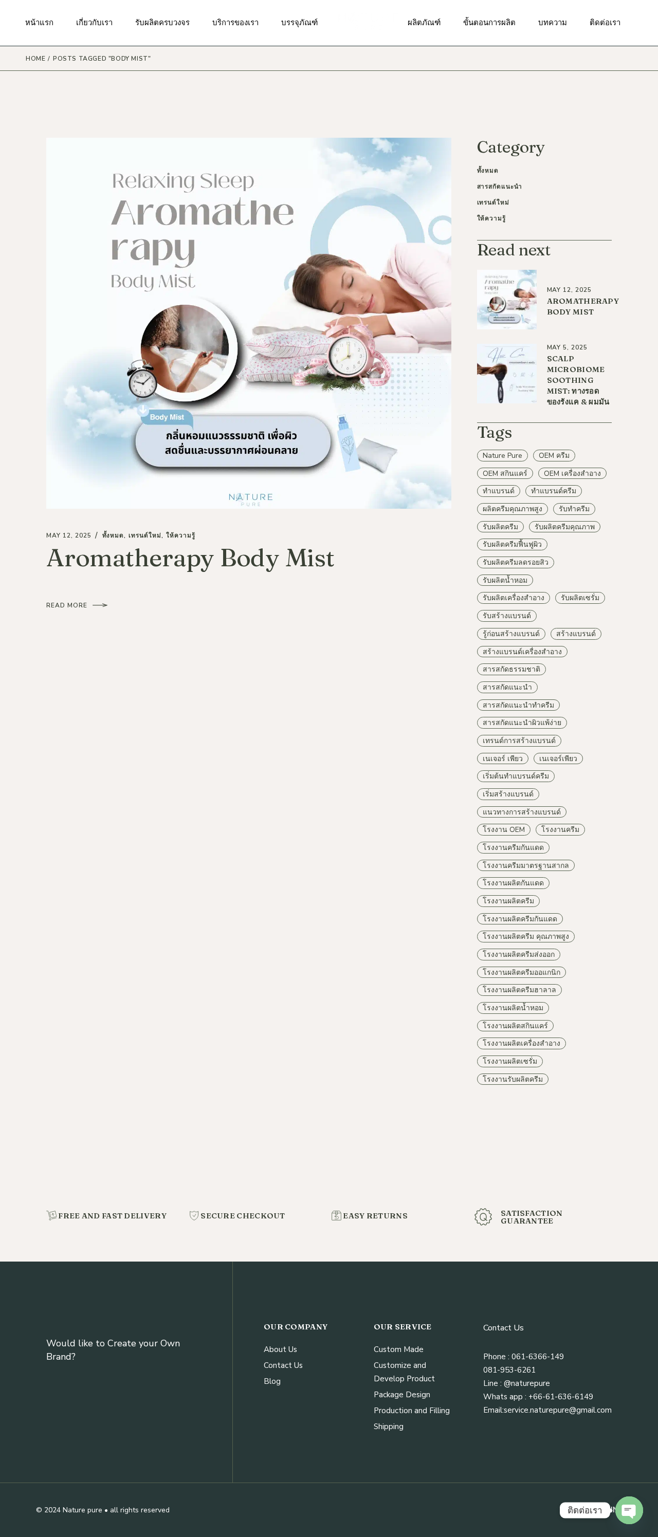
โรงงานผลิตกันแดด (513, 883)
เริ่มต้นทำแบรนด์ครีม (516, 776)
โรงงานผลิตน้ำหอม (513, 1008)
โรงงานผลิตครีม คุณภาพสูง (526, 936)
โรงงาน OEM (504, 830)
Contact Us (283, 1365)
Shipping (389, 1426)
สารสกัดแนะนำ (500, 186)
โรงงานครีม (560, 830)
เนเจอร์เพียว (558, 759)
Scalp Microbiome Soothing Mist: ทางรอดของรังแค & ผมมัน (578, 380)
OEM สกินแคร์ (505, 473)
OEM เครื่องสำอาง (572, 473)
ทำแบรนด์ (499, 491)
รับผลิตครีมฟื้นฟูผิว (512, 544)
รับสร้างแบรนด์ (507, 616)
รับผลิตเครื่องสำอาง (513, 598)
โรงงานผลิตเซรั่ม (510, 1061)
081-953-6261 (509, 1370)
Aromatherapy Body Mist (190, 557)
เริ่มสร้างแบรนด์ (508, 794)
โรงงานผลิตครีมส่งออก (519, 954)
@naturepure (526, 1383)
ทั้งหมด (113, 535)
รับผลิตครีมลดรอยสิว (516, 562)
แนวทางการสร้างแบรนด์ (522, 812)
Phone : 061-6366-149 (523, 1356)
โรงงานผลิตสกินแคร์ (515, 1026)
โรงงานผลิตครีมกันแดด (520, 919)
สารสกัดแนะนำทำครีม (518, 705)
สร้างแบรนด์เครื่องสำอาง (522, 652)
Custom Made (399, 1349)
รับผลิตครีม (500, 527)
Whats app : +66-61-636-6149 (538, 1397)
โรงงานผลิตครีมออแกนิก (521, 972)
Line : (492, 1383)
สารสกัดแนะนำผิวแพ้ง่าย (522, 723)
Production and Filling (412, 1410)
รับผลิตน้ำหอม (505, 580)
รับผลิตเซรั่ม (580, 598)
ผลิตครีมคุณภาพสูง (512, 509)
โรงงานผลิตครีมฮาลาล (519, 990)
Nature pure (82, 1510)
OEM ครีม (554, 455)
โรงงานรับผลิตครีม (513, 1079)
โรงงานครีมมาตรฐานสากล (526, 866)
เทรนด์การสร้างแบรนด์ (519, 741)
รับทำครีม (574, 509)
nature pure (502, 455)
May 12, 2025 (69, 535)
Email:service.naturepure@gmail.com (547, 1410)
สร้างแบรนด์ (576, 634)
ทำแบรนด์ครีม (553, 491)
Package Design (402, 1395)
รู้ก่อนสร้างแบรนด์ (511, 634)
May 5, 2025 (567, 347)
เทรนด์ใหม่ (145, 535)
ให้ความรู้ (180, 535)
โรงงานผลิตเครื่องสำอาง (521, 1043)
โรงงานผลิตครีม (508, 901)
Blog (272, 1381)
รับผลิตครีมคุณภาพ (565, 527)
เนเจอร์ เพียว (503, 759)
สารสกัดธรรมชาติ (511, 669)
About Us (280, 1349)
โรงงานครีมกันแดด (513, 848)
